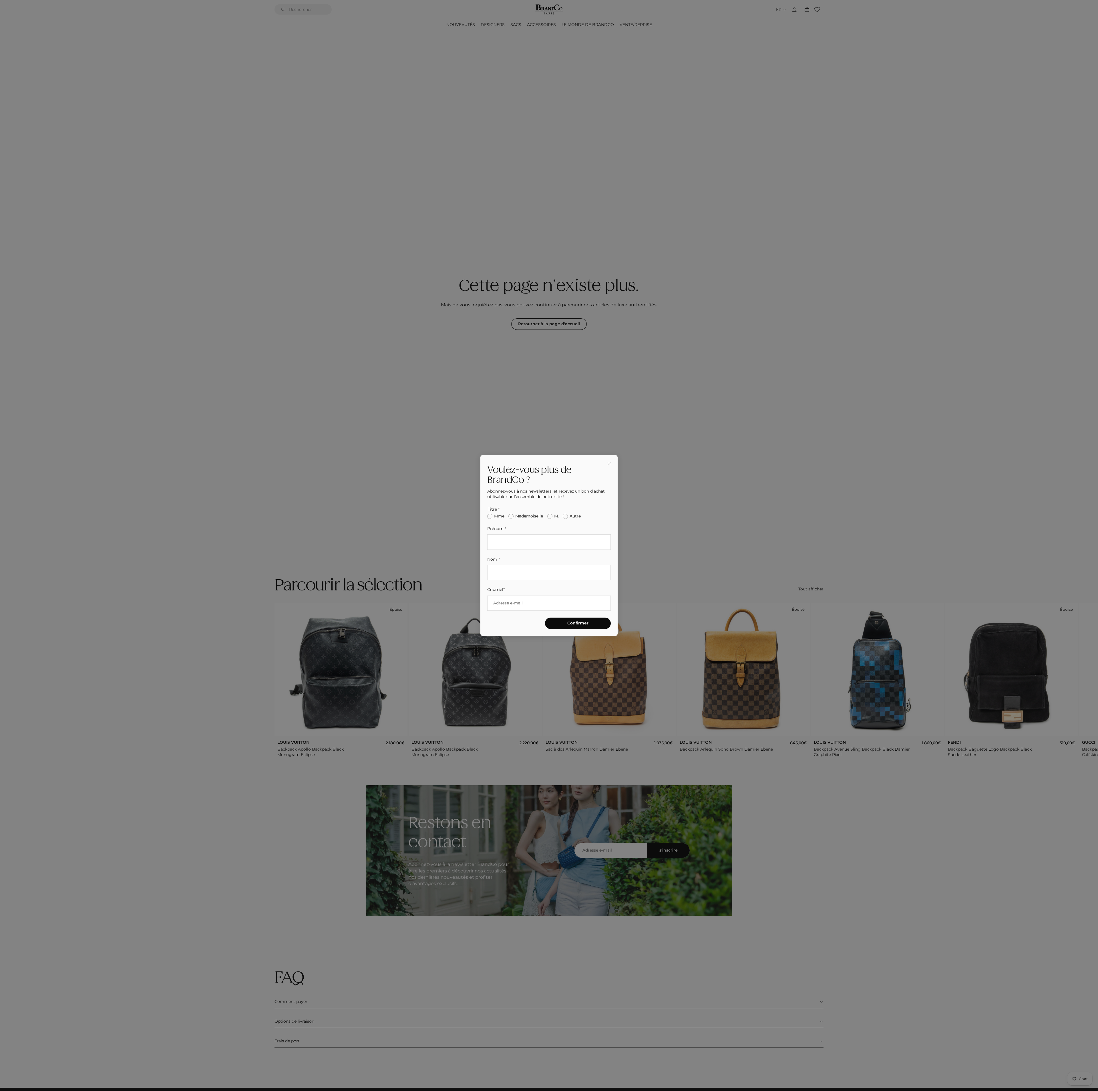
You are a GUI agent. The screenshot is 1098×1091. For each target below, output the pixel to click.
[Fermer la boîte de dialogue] (609, 463)
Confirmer (577, 623)
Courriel (496, 589)
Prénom (496, 528)
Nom (493, 559)
